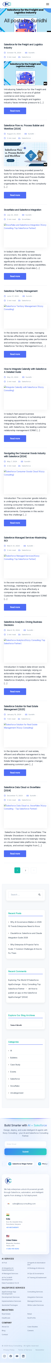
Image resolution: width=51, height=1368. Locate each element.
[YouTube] (17, 1356)
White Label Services (36, 1305)
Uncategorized (16, 1093)
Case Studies (33, 1327)
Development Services (11, 1297)
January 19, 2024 (14, 714)
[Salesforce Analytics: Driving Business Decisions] (25, 646)
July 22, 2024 (12, 215)
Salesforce (26, 57)
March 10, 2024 (13, 630)
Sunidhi (32, 53)
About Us (6, 1327)
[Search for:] (25, 894)
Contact (5, 1335)
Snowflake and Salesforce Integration (22, 209)
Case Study (15, 1065)
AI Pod (5, 1263)
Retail (30, 1314)
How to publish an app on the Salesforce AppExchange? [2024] (22, 993)
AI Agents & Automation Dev (38, 1264)
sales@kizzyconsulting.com (24, 1204)
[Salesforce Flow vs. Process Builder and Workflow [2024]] (25, 149)
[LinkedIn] (23, 1356)
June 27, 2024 (13, 296)
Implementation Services (12, 1301)
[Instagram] (4, 1356)
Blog (4, 1331)
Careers (31, 1331)
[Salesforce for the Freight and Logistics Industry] (25, 68)
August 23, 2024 (14, 134)
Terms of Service (25, 1350)
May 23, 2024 (12, 377)
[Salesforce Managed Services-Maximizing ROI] (25, 561)
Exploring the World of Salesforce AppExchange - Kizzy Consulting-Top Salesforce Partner (24, 984)
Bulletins (13, 1058)
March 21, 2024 (13, 546)
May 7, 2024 (12, 461)
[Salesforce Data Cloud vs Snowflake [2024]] (25, 811)
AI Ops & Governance (36, 1274)
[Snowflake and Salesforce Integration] (25, 230)
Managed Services (35, 1301)
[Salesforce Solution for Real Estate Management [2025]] (25, 730)
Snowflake (26, 219)
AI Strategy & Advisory (36, 1268)
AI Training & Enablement (37, 1278)
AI (11, 1050)
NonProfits (32, 1318)
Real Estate (7, 1314)
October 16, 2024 (14, 53)
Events (13, 1072)
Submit (25, 1152)
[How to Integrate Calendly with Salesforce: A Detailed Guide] (25, 393)
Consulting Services (35, 1292)
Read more (15, 111)
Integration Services (35, 1297)
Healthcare (6, 1318)
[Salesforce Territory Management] (25, 312)
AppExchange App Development (13, 1293)
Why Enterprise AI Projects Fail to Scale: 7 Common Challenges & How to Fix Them (25, 948)
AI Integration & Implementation (13, 1269)
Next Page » (34, 870)
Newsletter (40, 1350)
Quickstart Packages (10, 1305)
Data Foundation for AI (11, 1283)
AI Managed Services (10, 1274)
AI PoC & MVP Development (13, 1279)
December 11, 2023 (15, 796)
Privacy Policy (8, 1350)
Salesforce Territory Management (21, 291)
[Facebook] (10, 1356)
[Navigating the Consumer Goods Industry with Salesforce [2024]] (25, 477)
